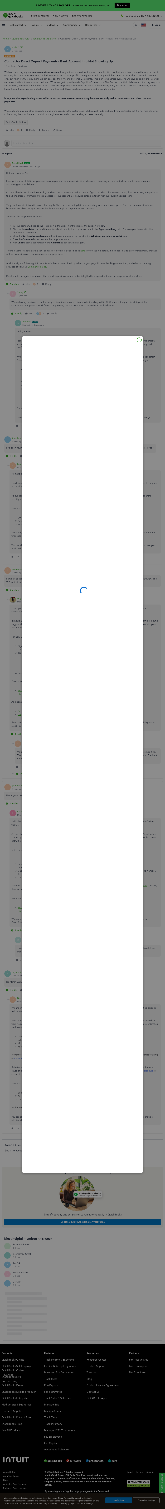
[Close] (139, 340)
